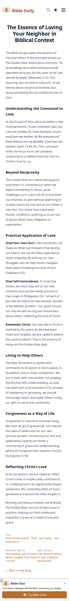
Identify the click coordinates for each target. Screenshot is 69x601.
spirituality (45, 538)
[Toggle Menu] (63, 10)
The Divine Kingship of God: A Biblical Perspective (50, 557)
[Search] (48, 10)
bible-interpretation (17, 538)
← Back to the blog (18, 570)
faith (34, 538)
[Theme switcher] (55, 10)
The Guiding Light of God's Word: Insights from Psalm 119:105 (21, 557)
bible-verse (12, 541)
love (56, 538)
